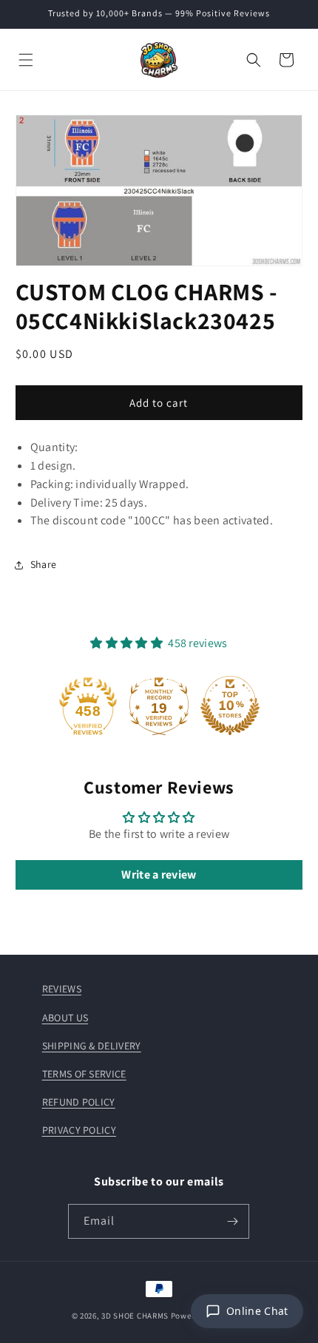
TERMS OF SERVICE (84, 1073)
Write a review (158, 874)
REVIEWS (61, 988)
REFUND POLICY (78, 1102)
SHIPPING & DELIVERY (91, 1045)
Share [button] (43, 564)
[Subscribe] (232, 1221)
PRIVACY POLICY (79, 1130)
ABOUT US (65, 1017)
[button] (26, 60)
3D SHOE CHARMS (135, 1315)
